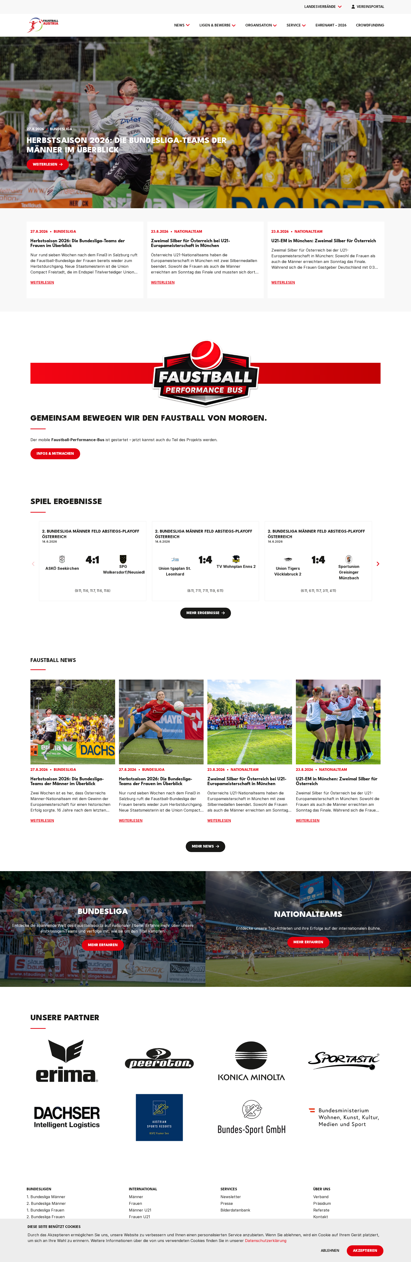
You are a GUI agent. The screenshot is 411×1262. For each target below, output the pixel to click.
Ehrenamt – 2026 (331, 25)
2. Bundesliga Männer (46, 1203)
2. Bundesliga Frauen (46, 1216)
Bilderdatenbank (235, 1210)
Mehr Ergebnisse (203, 613)
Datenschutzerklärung (265, 1240)
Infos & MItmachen (55, 454)
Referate (321, 1210)
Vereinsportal (370, 7)
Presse (226, 1203)
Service (294, 25)
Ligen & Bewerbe (215, 25)
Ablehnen (330, 1251)
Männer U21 (140, 1210)
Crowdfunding (370, 25)
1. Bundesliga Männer (46, 1196)
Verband (320, 1196)
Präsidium (322, 1203)
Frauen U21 (139, 1216)
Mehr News (203, 846)
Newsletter (230, 1196)
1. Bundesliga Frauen (45, 1210)
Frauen (135, 1203)
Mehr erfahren (103, 945)
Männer (136, 1196)
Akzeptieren (365, 1251)
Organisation (258, 25)
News (179, 25)
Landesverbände (320, 7)
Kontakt (320, 1216)
